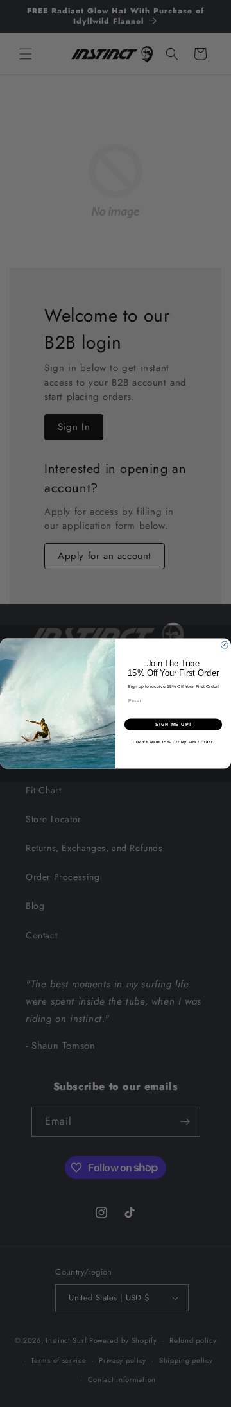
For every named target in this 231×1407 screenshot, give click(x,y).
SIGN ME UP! (173, 724)
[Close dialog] (224, 644)
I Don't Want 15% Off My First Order (173, 742)
